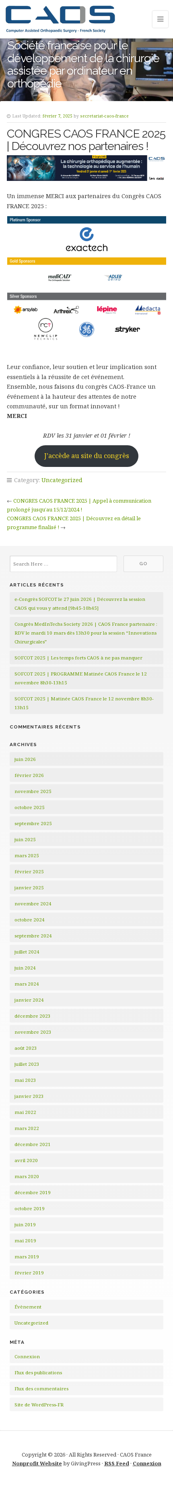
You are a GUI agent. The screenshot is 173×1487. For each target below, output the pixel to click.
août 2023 (25, 1048)
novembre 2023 (32, 1032)
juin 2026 (25, 759)
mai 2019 (25, 1240)
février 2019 (29, 1273)
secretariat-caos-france (104, 116)
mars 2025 (26, 855)
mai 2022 (25, 1112)
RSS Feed (116, 1463)
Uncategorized (61, 480)
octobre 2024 (29, 920)
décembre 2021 (32, 1144)
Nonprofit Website (37, 1463)
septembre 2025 (33, 823)
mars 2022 (26, 1128)
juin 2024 (25, 968)
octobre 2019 (29, 1208)
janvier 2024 (29, 1000)
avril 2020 (26, 1160)
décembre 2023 (32, 1016)
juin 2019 (25, 1224)
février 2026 (29, 775)
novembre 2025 (32, 791)
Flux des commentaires (41, 1389)
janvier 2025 (29, 887)
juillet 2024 (26, 952)
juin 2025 (25, 839)
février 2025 (29, 871)
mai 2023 (25, 1080)
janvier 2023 (29, 1096)
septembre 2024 (33, 936)
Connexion (27, 1356)
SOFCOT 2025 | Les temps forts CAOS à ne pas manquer (78, 658)
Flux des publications (38, 1372)
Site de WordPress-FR (39, 1405)
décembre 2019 (32, 1192)
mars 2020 (26, 1176)
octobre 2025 (29, 807)
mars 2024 (26, 984)
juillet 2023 (26, 1064)
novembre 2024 (32, 904)
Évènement (27, 1307)
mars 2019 (26, 1257)
